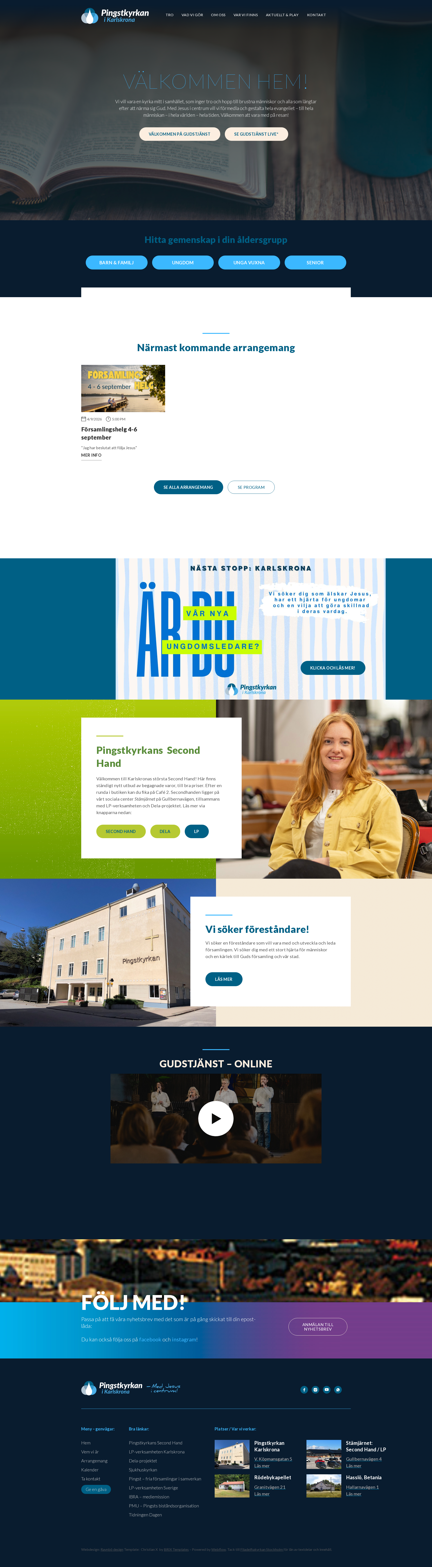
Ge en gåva (96, 1489)
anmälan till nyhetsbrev (317, 1326)
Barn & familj (116, 262)
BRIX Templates (176, 1549)
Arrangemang (94, 1460)
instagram (184, 1339)
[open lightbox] (216, 1118)
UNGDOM (183, 262)
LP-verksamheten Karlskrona (156, 1451)
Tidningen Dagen (145, 1514)
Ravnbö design (112, 1549)
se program (251, 487)
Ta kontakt (90, 1478)
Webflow (218, 1549)
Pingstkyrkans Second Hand (155, 1442)
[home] (115, 16)
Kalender (90, 1469)
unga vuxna (249, 262)
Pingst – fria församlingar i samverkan (165, 1478)
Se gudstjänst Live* (256, 134)
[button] (170, 15)
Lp (196, 831)
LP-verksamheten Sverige (153, 1487)
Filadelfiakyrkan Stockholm (262, 1549)
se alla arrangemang (188, 487)
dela (165, 831)
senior (315, 262)
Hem (85, 1442)
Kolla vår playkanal (247, 1210)
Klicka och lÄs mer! (332, 667)
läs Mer (223, 979)
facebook (150, 1339)
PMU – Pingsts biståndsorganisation (164, 1505)
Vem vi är (90, 1451)
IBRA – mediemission (149, 1496)
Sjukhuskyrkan (143, 1469)
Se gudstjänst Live (178, 1210)
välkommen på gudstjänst (179, 134)
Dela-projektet (143, 1460)
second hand (121, 831)
